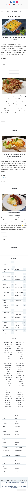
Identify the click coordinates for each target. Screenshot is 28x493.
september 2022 (8, 354)
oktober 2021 (8, 365)
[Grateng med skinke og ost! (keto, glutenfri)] (14, 27)
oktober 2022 (20, 352)
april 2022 (8, 359)
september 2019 (20, 388)
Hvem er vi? (19, 4)
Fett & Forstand (14, 11)
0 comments (17, 41)
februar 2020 (20, 383)
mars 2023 (8, 348)
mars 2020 (8, 383)
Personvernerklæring (18, 7)
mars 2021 (20, 371)
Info (2, 480)
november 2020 (20, 375)
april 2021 (8, 371)
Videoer (7, 480)
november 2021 (20, 363)
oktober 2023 (8, 344)
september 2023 (20, 344)
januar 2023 (8, 350)
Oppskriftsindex (22, 480)
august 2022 (20, 354)
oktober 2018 (8, 400)
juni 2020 (20, 379)
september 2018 (20, 400)
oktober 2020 (8, 377)
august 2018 (8, 402)
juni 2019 (8, 392)
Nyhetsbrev (13, 480)
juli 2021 (20, 367)
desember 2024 (8, 342)
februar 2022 (8, 361)
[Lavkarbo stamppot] (14, 202)
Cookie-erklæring (14, 487)
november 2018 (20, 398)
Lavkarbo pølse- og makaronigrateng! (14, 96)
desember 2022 (20, 350)
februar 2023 (20, 348)
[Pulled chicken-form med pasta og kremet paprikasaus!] (14, 144)
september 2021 (20, 365)
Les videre (14, 72)
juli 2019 (20, 390)
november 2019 (20, 386)
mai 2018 (8, 404)
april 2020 (20, 381)
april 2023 (19, 346)
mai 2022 (20, 357)
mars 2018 (8, 406)
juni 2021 (8, 369)
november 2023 (20, 342)
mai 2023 (8, 346)
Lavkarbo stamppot (14, 212)
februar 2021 (8, 373)
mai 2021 (20, 369)
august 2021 (8, 367)
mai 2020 (8, 381)
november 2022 (8, 352)
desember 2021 (8, 363)
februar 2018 (20, 406)
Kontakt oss (7, 7)
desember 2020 (8, 375)
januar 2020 (8, 386)
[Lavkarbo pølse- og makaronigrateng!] (14, 85)
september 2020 (20, 377)
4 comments (17, 215)
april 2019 (8, 394)
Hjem (13, 4)
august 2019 (8, 390)
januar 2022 (20, 361)
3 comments (17, 158)
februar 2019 (8, 396)
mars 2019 (20, 394)
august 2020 (8, 379)
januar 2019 (20, 396)
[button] (2, 12)
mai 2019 (20, 392)
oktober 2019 (8, 388)
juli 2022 (8, 357)
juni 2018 (20, 402)
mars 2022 (20, 359)
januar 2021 (20, 373)
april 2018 (19, 404)
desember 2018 (8, 398)
